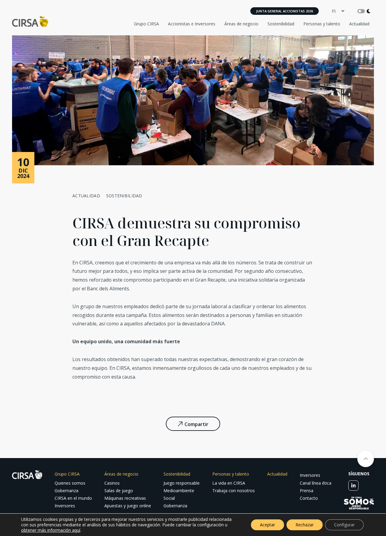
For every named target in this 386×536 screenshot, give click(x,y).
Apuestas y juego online (127, 506)
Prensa (306, 490)
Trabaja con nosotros (233, 490)
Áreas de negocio (241, 24)
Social (169, 498)
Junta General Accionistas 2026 (284, 11)
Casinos (112, 483)
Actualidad (359, 24)
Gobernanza (66, 490)
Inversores (65, 506)
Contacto (309, 498)
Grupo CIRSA (146, 24)
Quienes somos (70, 483)
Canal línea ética (315, 483)
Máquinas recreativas (125, 498)
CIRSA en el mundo (73, 498)
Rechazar (305, 525)
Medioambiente (178, 490)
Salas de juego (118, 490)
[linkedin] (353, 485)
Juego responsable (181, 483)
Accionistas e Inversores (191, 24)
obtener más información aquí (50, 530)
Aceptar (267, 525)
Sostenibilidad (280, 24)
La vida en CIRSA (228, 483)
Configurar (344, 525)
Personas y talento (321, 24)
